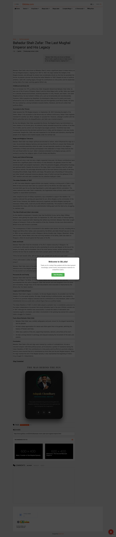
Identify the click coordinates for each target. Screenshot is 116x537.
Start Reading (58, 274)
